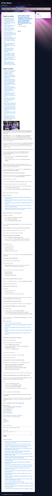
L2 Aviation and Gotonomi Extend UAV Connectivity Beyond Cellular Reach (18, 466)
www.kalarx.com (10, 412)
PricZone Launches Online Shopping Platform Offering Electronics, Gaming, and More (9, 63)
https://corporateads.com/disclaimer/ (15, 415)
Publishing (13, 8)
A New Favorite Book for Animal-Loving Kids (13, 323)
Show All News (6, 427)
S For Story (6, 3)
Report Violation (17, 427)
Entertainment (20, 8)
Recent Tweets (38, 19)
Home (4, 8)
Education (33, 8)
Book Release (39, 8)
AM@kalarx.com (9, 409)
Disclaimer (11, 427)
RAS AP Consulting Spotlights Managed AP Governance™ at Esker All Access (9, 76)
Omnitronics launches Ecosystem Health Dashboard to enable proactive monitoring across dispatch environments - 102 (10, 39)
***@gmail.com (6, 421)
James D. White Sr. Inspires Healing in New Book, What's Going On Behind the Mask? (9, 54)
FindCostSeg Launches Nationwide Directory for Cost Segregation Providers (19, 488)
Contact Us (20, 494)
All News (45, 8)
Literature (27, 8)
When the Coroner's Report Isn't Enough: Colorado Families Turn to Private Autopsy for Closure (10, 104)
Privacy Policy (10, 494)
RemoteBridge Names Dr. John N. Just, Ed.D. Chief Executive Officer (9, 113)
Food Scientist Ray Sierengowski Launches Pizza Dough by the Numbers (18, 464)
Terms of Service (15, 494)
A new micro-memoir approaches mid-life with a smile (14, 481)
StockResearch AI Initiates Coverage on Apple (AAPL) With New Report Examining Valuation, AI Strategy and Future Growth (10, 89)
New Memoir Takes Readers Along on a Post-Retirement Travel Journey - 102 (9, 29)
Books (8, 8)
